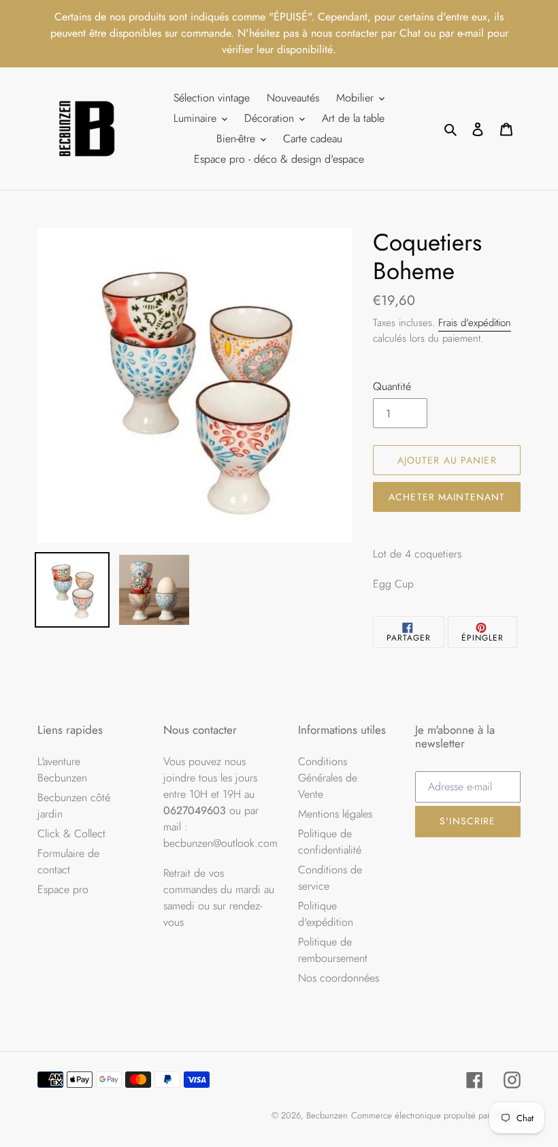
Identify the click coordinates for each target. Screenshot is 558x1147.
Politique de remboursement (332, 950)
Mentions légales (335, 814)
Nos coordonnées (338, 978)
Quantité (392, 386)
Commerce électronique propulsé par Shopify (436, 1115)
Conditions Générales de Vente (327, 778)
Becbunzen (327, 1115)
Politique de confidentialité (329, 842)
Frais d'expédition (474, 322)
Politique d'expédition (325, 914)
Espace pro (62, 889)
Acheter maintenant (447, 497)
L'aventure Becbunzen (62, 770)
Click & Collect (71, 833)
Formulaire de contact (68, 861)
